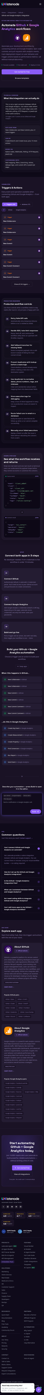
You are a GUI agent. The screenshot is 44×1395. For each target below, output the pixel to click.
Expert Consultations (9, 1374)
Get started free (23, 1168)
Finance (4, 1293)
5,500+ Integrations (30, 1261)
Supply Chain (6, 1296)
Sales (3, 1290)
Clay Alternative (29, 1343)
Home (4, 13)
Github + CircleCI (22, 999)
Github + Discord (10, 1016)
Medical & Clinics (7, 1281)
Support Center (7, 1368)
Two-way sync (7, 799)
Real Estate (5, 1278)
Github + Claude (10, 1003)
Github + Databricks (11, 1012)
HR (3, 1284)
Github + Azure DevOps (27, 1012)
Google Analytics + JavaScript (14, 1105)
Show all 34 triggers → (22, 284)
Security (4, 1349)
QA (3, 1305)
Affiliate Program (30, 1318)
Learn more (9, 987)
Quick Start (5, 1315)
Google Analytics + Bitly (31, 1092)
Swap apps (23, 666)
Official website (23, 951)
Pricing (4, 1343)
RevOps (4, 1302)
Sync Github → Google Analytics (12, 795)
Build (34, 811)
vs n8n (26, 1340)
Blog (3, 1321)
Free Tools (5, 1324)
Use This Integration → (22, 219)
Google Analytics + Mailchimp (14, 1113)
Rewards (5, 1346)
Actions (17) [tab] (26, 204)
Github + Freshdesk (24, 1008)
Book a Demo (6, 1364)
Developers (5, 1299)
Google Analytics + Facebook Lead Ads (16, 1083)
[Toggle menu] (40, 4)
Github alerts (26, 795)
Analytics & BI (10, 1066)
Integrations (12, 13)
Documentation (7, 1318)
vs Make (27, 1337)
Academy (5, 1327)
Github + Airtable (10, 1008)
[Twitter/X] (3, 1207)
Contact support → (26, 838)
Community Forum (8, 1330)
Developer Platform (11, 982)
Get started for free (22, 72)
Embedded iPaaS (7, 1262)
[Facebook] (20, 1207)
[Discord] (16, 1207)
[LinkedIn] (7, 1207)
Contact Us (5, 1358)
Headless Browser (30, 1258)
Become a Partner (30, 1315)
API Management (8, 1258)
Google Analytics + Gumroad (14, 1096)
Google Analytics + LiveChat (13, 1109)
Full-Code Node (29, 1255)
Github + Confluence (24, 1016)
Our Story (5, 1340)
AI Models (27, 1249)
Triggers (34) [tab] (10, 204)
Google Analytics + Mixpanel (14, 1118)
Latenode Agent (9, 1246)
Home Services (7, 1275)
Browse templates (22, 78)
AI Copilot (29, 1268)
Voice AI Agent (29, 1358)
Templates (27, 1264)
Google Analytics (21, 210)
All (4, 210)
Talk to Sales (6, 1361)
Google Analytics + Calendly (13, 1087)
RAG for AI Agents (8, 1255)
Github (20, 13)
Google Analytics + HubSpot (13, 1100)
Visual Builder (29, 1246)
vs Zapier (27, 1334)
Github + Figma (10, 999)
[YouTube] (12, 1207)
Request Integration (8, 1371)
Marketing (5, 1272)
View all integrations (22, 1174)
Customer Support (8, 1287)
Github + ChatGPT (23, 1003)
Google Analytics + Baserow (13, 1092)
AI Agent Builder (7, 1249)
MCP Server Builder (8, 1252)
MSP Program (28, 1321)
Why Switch (28, 1330)
